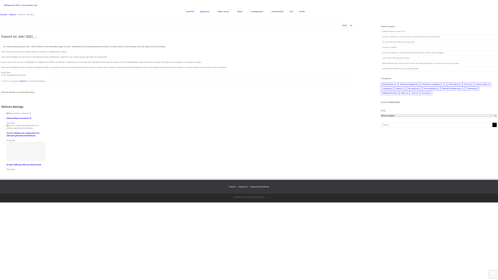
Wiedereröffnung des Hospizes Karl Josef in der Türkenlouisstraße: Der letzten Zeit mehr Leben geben (420, 63)
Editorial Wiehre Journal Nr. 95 (18, 118)
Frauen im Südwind (389, 47)
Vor (351, 25)
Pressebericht (413, 89)
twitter (404, 93)
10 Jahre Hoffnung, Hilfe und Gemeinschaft (23, 165)
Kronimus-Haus (483, 84)
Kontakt (232, 187)
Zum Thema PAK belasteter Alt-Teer (395, 58)
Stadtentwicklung (389, 93)
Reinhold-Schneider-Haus (453, 89)
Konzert (468, 84)
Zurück (344, 25)
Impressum (243, 187)
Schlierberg (472, 89)
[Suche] (311, 11)
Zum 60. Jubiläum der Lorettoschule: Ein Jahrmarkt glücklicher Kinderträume (411, 37)
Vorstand (426, 93)
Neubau (400, 89)
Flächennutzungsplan (409, 84)
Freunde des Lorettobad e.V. (433, 84)
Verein (414, 93)
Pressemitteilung (431, 89)
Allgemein (23, 81)
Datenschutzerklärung (260, 187)
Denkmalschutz (389, 84)
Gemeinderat (455, 84)
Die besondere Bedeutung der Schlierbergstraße (400, 69)
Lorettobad (387, 89)
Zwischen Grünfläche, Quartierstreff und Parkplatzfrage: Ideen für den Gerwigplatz (413, 53)
